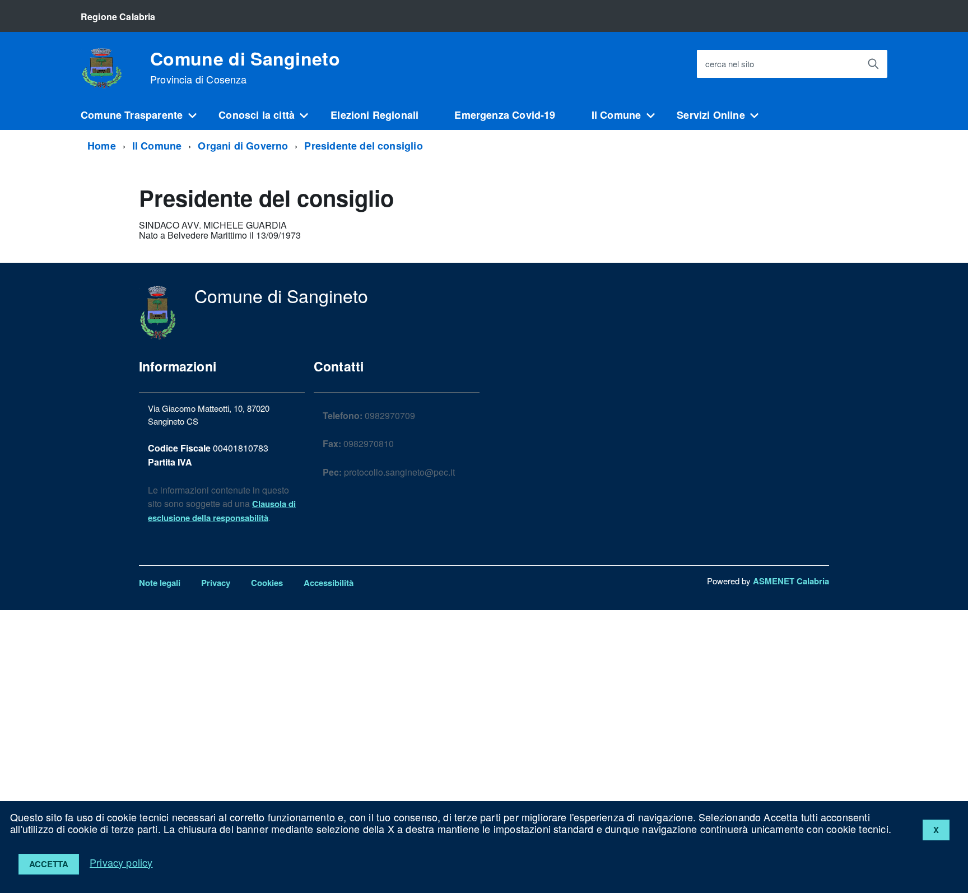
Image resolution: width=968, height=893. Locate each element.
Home (101, 145)
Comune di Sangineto (245, 67)
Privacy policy (121, 862)
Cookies (267, 582)
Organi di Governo (243, 145)
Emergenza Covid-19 (504, 115)
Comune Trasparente (132, 115)
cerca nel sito (729, 64)
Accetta (48, 864)
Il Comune (616, 115)
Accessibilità (328, 582)
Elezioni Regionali (374, 115)
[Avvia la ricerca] (873, 64)
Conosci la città (256, 115)
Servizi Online (711, 115)
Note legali (159, 582)
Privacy (215, 582)
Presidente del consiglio (363, 145)
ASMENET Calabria (791, 581)
